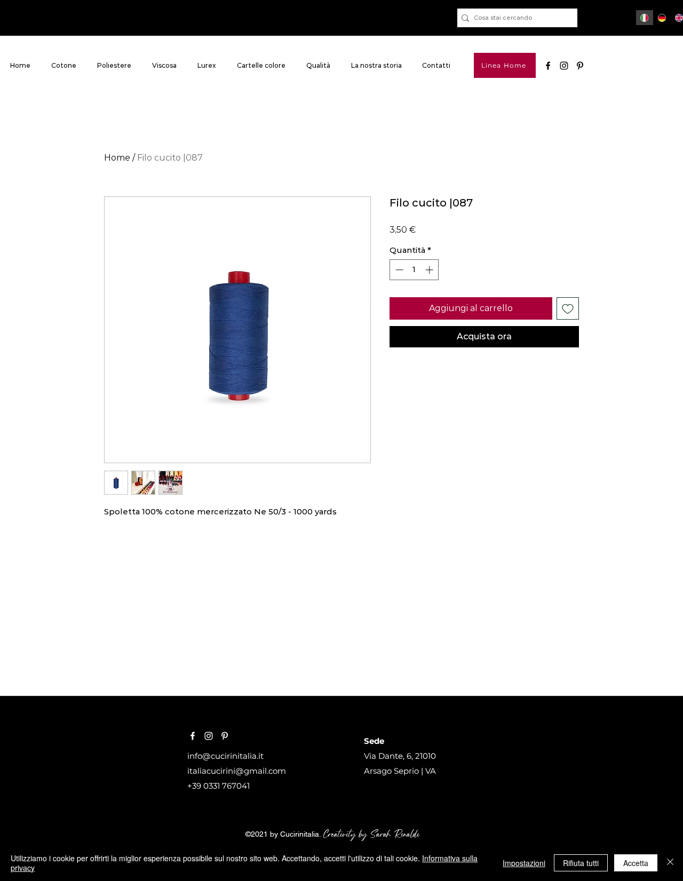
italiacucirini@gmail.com (236, 771)
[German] (662, 17)
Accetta (635, 863)
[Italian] (644, 17)
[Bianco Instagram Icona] (208, 736)
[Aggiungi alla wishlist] (568, 308)
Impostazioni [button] (524, 863)
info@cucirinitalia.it (225, 756)
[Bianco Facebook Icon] (192, 736)
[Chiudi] (670, 862)
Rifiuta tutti (581, 863)
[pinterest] (580, 65)
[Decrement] (398, 270)
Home (117, 158)
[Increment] (430, 270)
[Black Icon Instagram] (564, 65)
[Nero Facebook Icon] (548, 65)
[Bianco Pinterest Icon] (224, 736)
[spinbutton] (414, 270)
